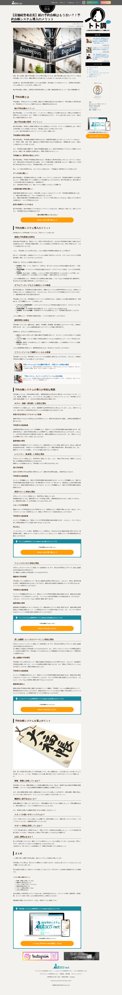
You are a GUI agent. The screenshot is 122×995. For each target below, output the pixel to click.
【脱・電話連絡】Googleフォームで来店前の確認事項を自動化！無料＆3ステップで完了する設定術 (101, 57)
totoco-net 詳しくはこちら (97, 136)
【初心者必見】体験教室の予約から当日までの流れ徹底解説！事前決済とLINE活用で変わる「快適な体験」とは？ (101, 41)
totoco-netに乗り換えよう (47, 220)
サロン (91, 69)
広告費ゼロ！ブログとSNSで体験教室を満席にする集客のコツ (101, 48)
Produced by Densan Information (59, 980)
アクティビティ (106, 44)
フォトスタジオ (93, 71)
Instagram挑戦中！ (93, 108)
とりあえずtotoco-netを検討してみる (47, 943)
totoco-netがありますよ (47, 628)
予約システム (106, 60)
